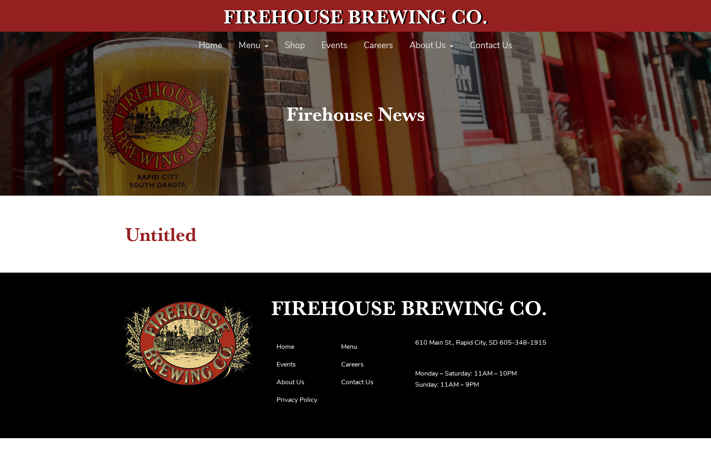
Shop (295, 46)
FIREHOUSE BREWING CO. (355, 16)
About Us (427, 46)
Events (334, 46)
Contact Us (491, 46)
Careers (378, 46)
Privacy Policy (296, 400)
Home (210, 46)
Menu (249, 46)
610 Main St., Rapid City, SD (456, 343)
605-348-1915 (523, 343)
